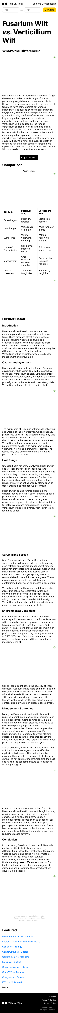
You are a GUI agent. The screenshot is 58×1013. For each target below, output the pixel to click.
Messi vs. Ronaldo (11, 961)
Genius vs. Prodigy (12, 946)
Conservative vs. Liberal (15, 951)
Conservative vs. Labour (15, 967)
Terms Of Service (49, 1000)
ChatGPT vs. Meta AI (13, 972)
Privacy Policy (50, 1003)
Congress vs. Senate (13, 977)
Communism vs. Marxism (15, 956)
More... (5, 987)
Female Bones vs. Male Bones (18, 936)
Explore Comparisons (44, 3)
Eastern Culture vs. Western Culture (21, 941)
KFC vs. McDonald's (13, 982)
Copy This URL (29, 157)
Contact (52, 997)
